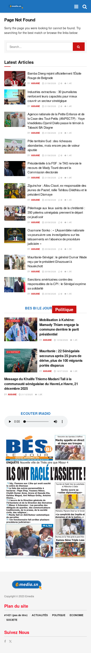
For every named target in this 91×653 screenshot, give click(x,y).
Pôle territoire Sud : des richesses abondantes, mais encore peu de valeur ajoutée (54, 145)
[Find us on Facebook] (5, 641)
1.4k (69, 83)
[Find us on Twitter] (10, 641)
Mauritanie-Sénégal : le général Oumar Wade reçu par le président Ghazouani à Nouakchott (57, 261)
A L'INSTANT (13, 321)
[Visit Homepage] (14, 6)
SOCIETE (11, 620)
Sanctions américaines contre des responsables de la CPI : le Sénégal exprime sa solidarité (57, 283)
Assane (35, 83)
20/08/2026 (50, 199)
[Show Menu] (76, 6)
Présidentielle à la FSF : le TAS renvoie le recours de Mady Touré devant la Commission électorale (54, 167)
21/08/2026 (50, 83)
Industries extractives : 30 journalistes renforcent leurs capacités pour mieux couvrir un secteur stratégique (52, 96)
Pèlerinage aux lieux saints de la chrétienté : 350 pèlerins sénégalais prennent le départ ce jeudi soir (56, 212)
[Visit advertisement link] (45, 496)
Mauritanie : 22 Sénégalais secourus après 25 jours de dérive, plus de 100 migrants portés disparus (61, 358)
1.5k (69, 249)
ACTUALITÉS (40, 615)
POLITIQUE (58, 615)
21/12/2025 (27, 394)
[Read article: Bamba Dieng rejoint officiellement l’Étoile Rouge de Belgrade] (14, 78)
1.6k (69, 177)
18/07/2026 (62, 371)
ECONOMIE (76, 615)
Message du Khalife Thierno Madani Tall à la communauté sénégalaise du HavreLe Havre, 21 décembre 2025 (41, 383)
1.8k (39, 394)
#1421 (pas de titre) (16, 615)
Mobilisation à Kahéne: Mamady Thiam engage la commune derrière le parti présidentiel (59, 326)
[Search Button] (85, 6)
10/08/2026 (62, 339)
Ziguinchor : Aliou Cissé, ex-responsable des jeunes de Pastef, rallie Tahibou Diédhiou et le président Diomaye (57, 189)
